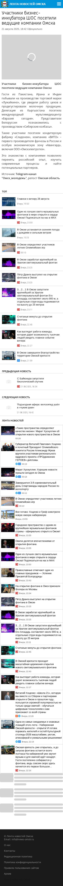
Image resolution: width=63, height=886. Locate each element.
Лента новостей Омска (17, 879)
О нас (7, 845)
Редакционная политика (18, 856)
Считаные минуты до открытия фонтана (38, 647)
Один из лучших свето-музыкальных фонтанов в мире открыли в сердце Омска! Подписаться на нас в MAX (38, 214)
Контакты (9, 850)
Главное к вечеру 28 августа (33, 198)
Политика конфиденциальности (22, 862)
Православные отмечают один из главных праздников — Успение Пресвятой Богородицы (34, 573)
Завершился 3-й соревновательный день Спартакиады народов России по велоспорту (37, 485)
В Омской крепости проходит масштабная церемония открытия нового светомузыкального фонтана (35, 664)
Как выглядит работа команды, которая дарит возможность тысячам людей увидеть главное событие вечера (37, 680)
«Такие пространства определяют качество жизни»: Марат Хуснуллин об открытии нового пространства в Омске (37, 431)
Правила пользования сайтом (21, 868)
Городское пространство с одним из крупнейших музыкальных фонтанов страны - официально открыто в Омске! (37, 528)
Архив (7, 873)
